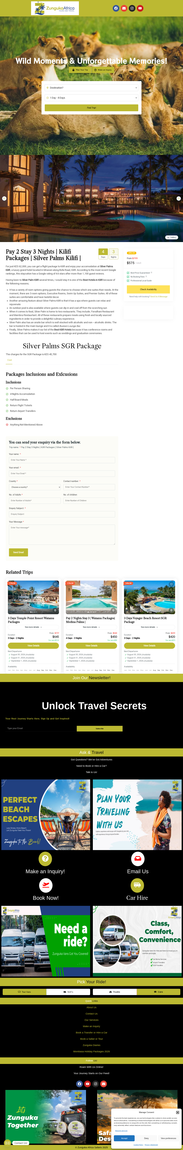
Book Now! (46, 898)
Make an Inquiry (91, 1026)
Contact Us (92, 1013)
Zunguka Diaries (91, 1045)
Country (13, 481)
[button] (177, 1112)
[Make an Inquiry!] (45, 859)
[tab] (30, 612)
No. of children (70, 494)
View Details (33, 645)
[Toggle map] (55, 610)
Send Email (18, 552)
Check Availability (148, 289)
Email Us (138, 871)
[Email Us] (138, 859)
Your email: (15, 467)
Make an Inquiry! (45, 871)
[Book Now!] (46, 885)
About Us (91, 1007)
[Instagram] (132, 8)
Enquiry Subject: (17, 508)
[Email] (7, 1143)
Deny (146, 1138)
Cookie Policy (138, 1145)
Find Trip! (91, 108)
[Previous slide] (4, 198)
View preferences (168, 1138)
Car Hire (137, 898)
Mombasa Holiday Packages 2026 (91, 1051)
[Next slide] (179, 198)
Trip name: (15, 447)
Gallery (173, 237)
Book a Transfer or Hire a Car (91, 1032)
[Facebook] (116, 8)
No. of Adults (16, 494)
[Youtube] (140, 8)
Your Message (16, 522)
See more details (32, 627)
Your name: (15, 454)
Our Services (91, 1020)
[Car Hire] (137, 885)
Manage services (121, 1131)
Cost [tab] (9, 360)
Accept (124, 1138)
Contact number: (72, 481)
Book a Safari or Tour (91, 1039)
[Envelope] (124, 8)
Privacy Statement (151, 1145)
